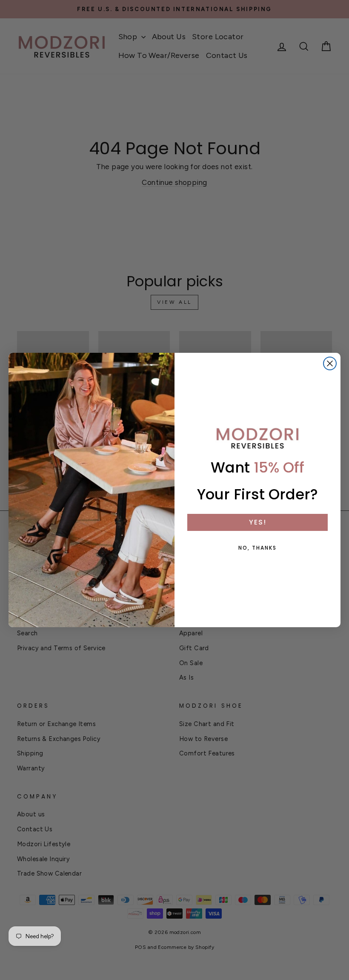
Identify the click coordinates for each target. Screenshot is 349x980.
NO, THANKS (257, 547)
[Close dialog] (329, 363)
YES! (257, 522)
